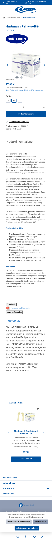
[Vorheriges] (8, 65)
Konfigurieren (40, 522)
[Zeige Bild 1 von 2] (17, 77)
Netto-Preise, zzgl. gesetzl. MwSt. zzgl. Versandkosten (24, 90)
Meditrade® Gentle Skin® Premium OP (26, 432)
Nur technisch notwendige (18, 522)
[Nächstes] (44, 65)
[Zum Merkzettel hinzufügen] (38, 410)
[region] (26, 65)
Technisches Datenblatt (20, 308)
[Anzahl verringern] (8, 107)
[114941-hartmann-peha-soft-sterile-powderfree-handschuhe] (26, 65)
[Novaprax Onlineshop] (4, 17)
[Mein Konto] (42, 537)
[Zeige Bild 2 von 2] (21, 77)
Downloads (11, 304)
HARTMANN (13, 321)
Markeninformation (14, 312)
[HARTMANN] (26, 39)
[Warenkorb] (26, 537)
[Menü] (10, 537)
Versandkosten (38, 512)
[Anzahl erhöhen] (39, 107)
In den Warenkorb (26, 114)
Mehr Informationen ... (35, 517)
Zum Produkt (26, 459)
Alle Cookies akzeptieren (27, 528)
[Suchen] (17, 537)
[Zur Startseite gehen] (26, 9)
